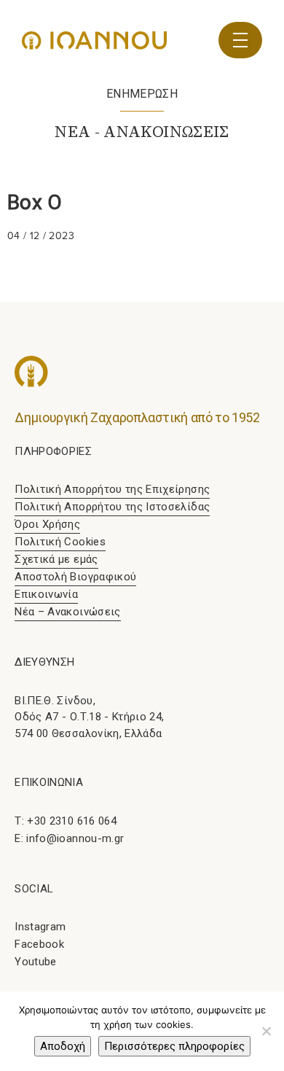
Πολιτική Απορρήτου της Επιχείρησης (112, 489)
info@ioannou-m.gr (75, 838)
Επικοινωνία (46, 594)
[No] (266, 1031)
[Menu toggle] (240, 40)
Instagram (40, 926)
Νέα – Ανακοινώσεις (67, 611)
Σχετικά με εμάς (56, 559)
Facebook (39, 944)
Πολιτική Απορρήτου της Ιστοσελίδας (112, 506)
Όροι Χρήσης (47, 524)
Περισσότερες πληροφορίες (174, 1046)
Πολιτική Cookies (60, 541)
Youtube (35, 961)
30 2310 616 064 (75, 820)
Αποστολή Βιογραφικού (75, 576)
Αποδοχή (62, 1046)
